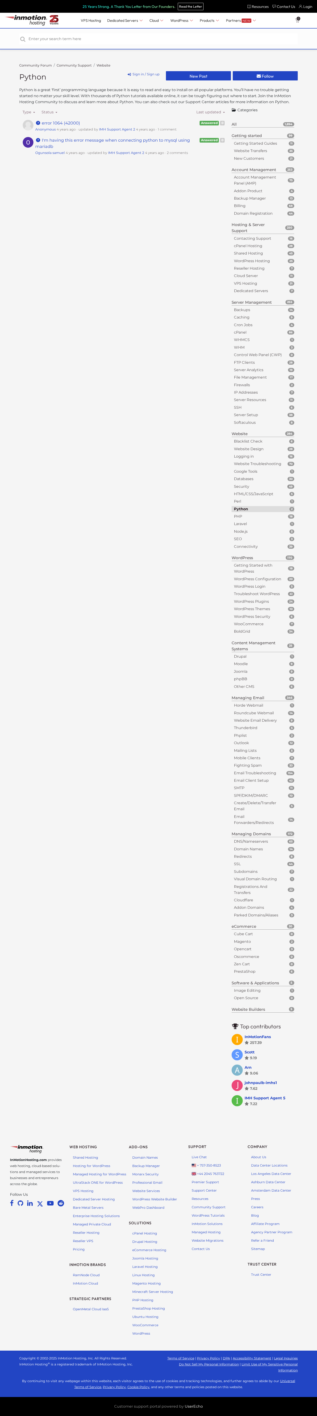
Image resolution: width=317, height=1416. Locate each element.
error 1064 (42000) (60, 123)
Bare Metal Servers (88, 1208)
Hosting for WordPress (91, 1166)
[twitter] (41, 1203)
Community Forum (35, 65)
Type (27, 112)
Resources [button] (260, 6)
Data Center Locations (269, 1165)
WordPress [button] (179, 20)
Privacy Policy (208, 1358)
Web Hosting (83, 1147)
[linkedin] (30, 1203)
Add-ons (138, 1147)
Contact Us (201, 1249)
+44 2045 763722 (210, 1174)
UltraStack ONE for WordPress (98, 1182)
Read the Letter (190, 6)
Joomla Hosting (145, 1258)
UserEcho (194, 1406)
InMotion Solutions (207, 1224)
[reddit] (61, 1203)
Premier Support (205, 1182)
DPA (226, 1358)
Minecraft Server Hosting (152, 1292)
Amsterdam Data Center (271, 1190)
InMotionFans (258, 1037)
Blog (255, 1215)
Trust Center (261, 1274)
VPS (91, 20)
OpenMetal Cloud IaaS (91, 1309)
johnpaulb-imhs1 (261, 1083)
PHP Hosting (142, 1300)
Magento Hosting (146, 1283)
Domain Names (145, 1157)
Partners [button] (238, 20)
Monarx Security (145, 1174)
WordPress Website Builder (154, 1199)
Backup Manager (146, 1166)
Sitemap (258, 1249)
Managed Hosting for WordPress (99, 1174)
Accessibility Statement (252, 1358)
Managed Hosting (206, 1232)
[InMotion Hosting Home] (25, 20)
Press (255, 1199)
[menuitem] (258, 6)
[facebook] (12, 1203)
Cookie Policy (138, 1387)
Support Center (204, 1190)
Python (32, 76)
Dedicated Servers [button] (123, 20)
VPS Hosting (83, 1191)
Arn (248, 1067)
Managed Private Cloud (92, 1224)
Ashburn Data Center (268, 1182)
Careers (257, 1207)
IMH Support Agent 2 (117, 129)
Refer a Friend (262, 1240)
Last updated (209, 112)
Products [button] (207, 20)
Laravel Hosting (145, 1267)
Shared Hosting (85, 1157)
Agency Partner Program (271, 1232)
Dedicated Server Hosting (94, 1199)
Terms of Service (180, 1358)
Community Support (74, 65)
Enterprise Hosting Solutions (96, 1216)
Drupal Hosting (144, 1242)
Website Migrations (207, 1240)
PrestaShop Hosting (148, 1308)
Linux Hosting (143, 1275)
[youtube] (51, 1203)
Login (307, 6)
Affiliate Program (265, 1224)
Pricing (79, 1249)
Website (103, 65)
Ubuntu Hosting (145, 1317)
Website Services (146, 1191)
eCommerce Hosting (149, 1250)
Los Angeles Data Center (271, 1174)
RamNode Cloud (86, 1275)
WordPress (141, 1333)
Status (48, 112)
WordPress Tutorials (208, 1215)
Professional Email (147, 1182)
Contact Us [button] (286, 6)
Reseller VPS (83, 1241)
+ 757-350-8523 (208, 1165)
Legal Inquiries (286, 1358)
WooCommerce (145, 1325)
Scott (250, 1052)
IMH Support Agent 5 (265, 1098)
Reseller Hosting (86, 1233)
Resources (200, 1199)
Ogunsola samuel (50, 153)
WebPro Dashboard (148, 1208)
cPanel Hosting (144, 1233)
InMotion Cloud (85, 1283)
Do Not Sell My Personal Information (209, 1364)
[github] (21, 1203)
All (262, 124)
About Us (258, 1157)
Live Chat (199, 1157)
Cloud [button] (154, 20)
